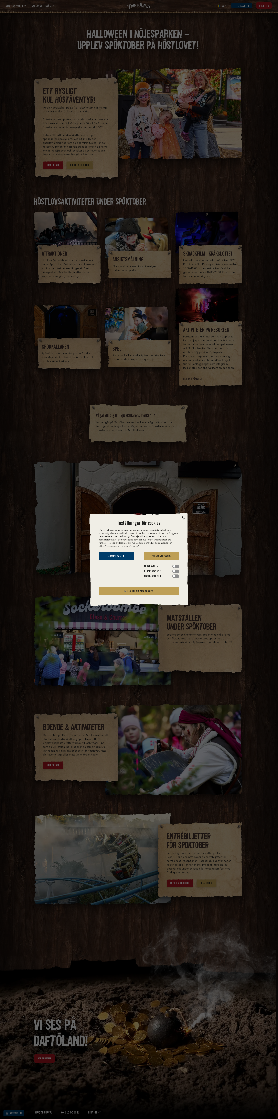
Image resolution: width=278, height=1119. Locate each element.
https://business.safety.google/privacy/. (119, 546)
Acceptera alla (116, 556)
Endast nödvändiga (161, 556)
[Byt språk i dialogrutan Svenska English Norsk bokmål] (183, 518)
